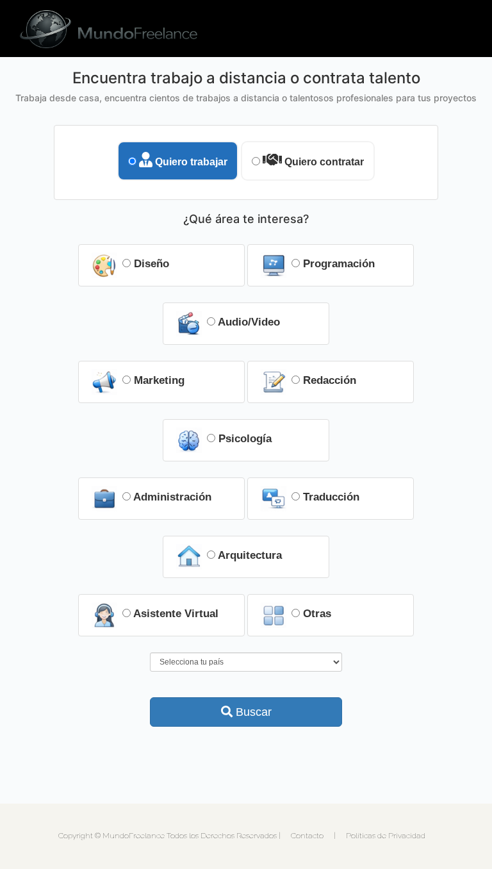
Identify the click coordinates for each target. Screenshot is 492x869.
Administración (171, 497)
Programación (337, 264)
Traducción (329, 497)
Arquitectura (248, 555)
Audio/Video (247, 322)
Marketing (157, 380)
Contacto (307, 835)
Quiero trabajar (189, 161)
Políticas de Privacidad (385, 835)
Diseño (150, 264)
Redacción (328, 380)
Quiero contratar (323, 161)
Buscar (252, 712)
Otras (315, 614)
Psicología (243, 439)
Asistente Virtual (174, 614)
